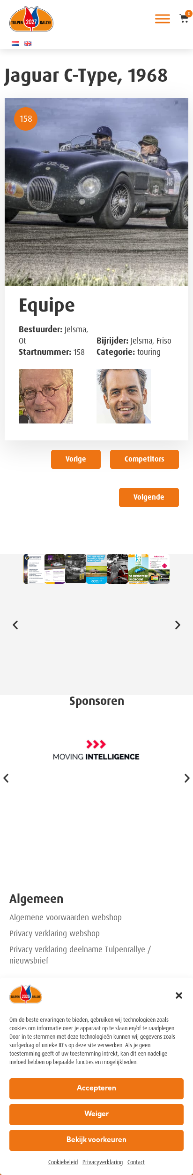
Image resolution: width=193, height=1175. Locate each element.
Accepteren (96, 1088)
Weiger (96, 1114)
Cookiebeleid (63, 1162)
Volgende (149, 497)
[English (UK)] (27, 43)
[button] (179, 995)
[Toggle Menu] (162, 18)
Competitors (144, 459)
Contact (136, 1162)
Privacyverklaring (102, 1162)
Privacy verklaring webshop (54, 933)
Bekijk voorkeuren (96, 1140)
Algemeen (36, 899)
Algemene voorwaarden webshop (65, 917)
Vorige (76, 459)
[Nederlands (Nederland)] (15, 43)
